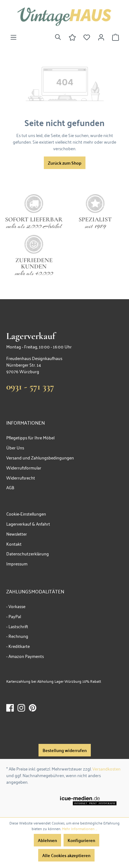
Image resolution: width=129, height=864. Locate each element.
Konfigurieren (81, 840)
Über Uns (15, 447)
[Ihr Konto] (101, 37)
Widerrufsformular (23, 467)
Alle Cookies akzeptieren (66, 855)
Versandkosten (106, 768)
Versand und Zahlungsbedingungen (40, 457)
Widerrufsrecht (20, 477)
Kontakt (14, 544)
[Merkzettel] (87, 37)
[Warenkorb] (115, 37)
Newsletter (16, 534)
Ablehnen (47, 840)
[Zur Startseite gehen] (64, 17)
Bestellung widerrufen (65, 750)
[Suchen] (58, 37)
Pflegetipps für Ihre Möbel (30, 437)
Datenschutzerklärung (27, 553)
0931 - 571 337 (30, 386)
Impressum (17, 563)
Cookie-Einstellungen (26, 513)
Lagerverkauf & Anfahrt (28, 523)
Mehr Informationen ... (79, 828)
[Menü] (13, 37)
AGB (10, 487)
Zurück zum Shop (64, 163)
